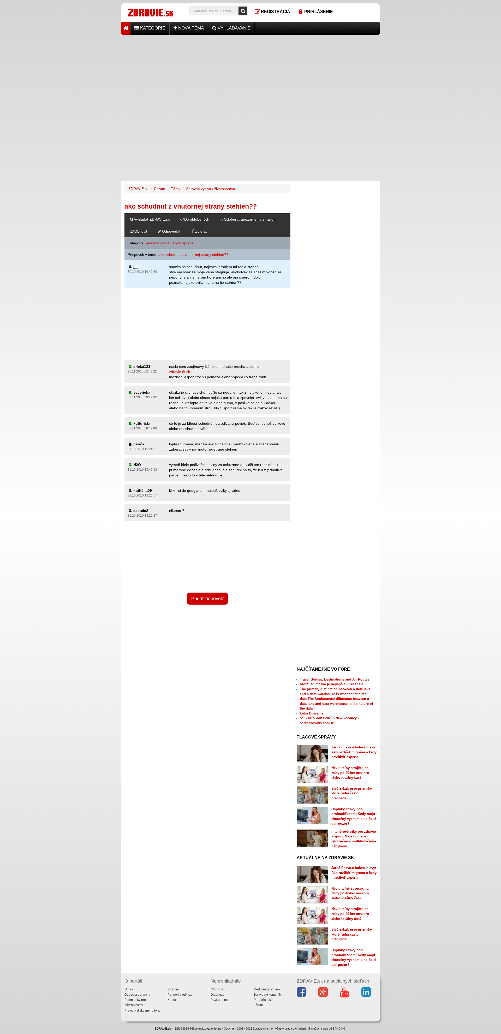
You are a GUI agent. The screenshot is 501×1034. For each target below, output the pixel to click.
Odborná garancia (137, 994)
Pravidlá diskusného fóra (142, 1010)
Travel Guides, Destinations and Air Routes (334, 679)
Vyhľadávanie (233, 28)
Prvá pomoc (219, 1000)
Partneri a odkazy (180, 994)
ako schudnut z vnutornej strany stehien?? (193, 254)
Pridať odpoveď (207, 598)
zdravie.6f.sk (179, 372)
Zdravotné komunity (268, 994)
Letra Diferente (311, 713)
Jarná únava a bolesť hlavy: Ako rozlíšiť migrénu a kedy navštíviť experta (354, 752)
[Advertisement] (250, 71)
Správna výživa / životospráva (210, 189)
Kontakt (173, 1000)
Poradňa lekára (265, 1000)
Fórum (159, 189)
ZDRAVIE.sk (138, 189)
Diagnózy (217, 994)
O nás (128, 989)
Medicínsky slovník (267, 989)
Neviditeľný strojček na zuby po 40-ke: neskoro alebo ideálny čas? (350, 772)
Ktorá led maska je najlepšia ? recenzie (331, 684)
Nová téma (190, 28)
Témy (175, 189)
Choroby (217, 989)
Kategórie (152, 28)
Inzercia (173, 989)
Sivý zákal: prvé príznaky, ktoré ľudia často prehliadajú (352, 793)
